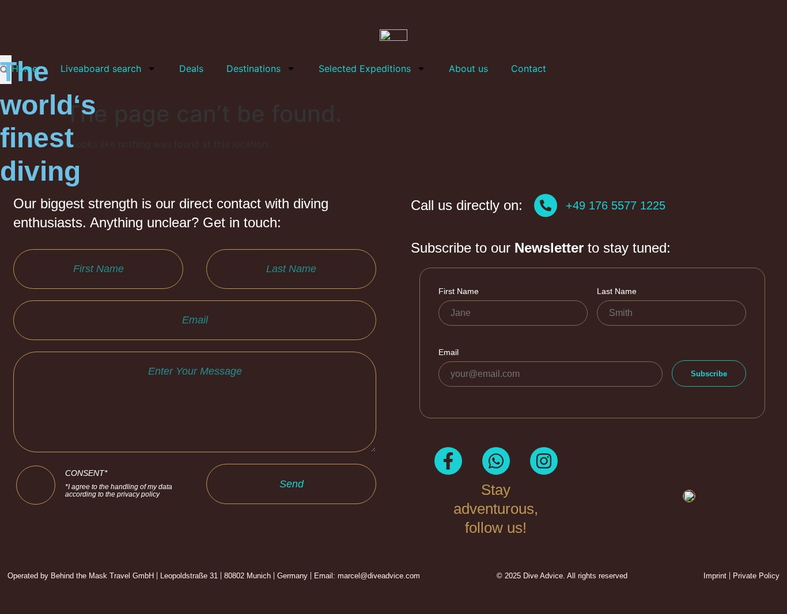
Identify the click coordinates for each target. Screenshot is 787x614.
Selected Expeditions (365, 68)
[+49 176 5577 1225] (545, 205)
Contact (528, 68)
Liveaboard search (100, 68)
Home (24, 68)
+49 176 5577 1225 (615, 205)
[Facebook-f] (448, 461)
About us (468, 68)
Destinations (253, 68)
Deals (191, 68)
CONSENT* (118, 484)
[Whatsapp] (496, 461)
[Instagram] (544, 461)
